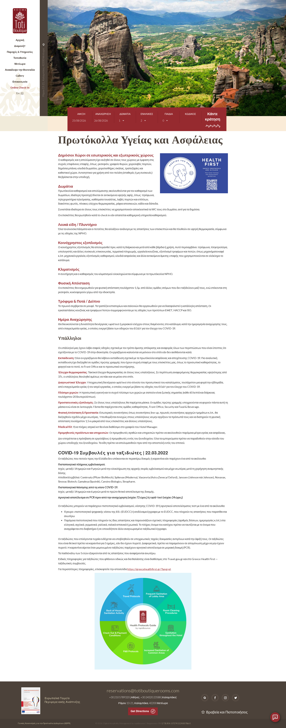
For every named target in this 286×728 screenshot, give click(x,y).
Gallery (20, 75)
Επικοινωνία (20, 81)
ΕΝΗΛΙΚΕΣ (147, 113)
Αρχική (20, 40)
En (17, 93)
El (22, 93)
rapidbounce (139, 723)
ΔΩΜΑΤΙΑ (124, 113)
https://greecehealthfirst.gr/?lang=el (149, 569)
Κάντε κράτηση (212, 116)
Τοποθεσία (19, 57)
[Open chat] (275, 717)
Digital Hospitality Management (117, 723)
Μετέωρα (19, 63)
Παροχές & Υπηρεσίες (20, 51)
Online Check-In (19, 87)
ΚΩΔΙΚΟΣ (190, 113)
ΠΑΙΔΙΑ (169, 113)
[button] (65, 58)
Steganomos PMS (154, 723)
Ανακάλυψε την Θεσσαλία (20, 69)
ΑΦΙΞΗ (81, 113)
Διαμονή (19, 45)
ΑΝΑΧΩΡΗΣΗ (103, 113)
